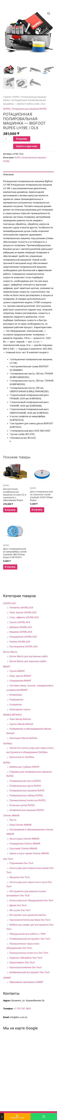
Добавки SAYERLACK (21, 627)
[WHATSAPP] (44, 1116)
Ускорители (16, 704)
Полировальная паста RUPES (25, 781)
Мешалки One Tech (20, 877)
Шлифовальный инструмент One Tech (30, 972)
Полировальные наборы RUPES (26, 795)
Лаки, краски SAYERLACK (23, 612)
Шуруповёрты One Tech (22, 962)
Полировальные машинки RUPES (29, 109)
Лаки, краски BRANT (20, 676)
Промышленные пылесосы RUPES (28, 800)
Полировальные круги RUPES (25, 786)
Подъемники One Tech (21, 863)
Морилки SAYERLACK (21, 632)
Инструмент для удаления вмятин (28, 915)
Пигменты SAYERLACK (21, 607)
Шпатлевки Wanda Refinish (23, 738)
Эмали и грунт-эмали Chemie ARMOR (29, 853)
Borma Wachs (10, 652)
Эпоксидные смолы (20, 709)
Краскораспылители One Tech (25, 967)
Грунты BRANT (17, 671)
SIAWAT (7, 977)
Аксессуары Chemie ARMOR (24, 838)
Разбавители (16, 699)
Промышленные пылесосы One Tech (29, 953)
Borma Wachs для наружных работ (28, 661)
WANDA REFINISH (12, 714)
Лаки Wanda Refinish (20, 719)
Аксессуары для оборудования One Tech (31, 900)
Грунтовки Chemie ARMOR (23, 848)
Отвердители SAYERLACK (23, 636)
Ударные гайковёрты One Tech (26, 957)
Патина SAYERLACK (20, 641)
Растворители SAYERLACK (24, 646)
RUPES (16, 97)
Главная (7, 97)
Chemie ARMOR (11, 815)
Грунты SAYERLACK (20, 622)
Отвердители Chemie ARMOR (25, 843)
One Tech (8, 859)
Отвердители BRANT (20, 680)
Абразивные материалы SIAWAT (26, 982)
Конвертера (16, 694)
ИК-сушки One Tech (20, 910)
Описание (8, 174)
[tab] (28, 174)
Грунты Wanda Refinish (21, 724)
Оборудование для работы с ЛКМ (27, 934)
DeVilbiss (7, 743)
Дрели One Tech (18, 905)
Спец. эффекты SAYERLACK (24, 617)
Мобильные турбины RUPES (24, 767)
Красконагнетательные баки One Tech (30, 920)
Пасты (13, 820)
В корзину (21, 139)
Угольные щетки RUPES (22, 805)
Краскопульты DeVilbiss (22, 757)
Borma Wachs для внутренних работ (29, 656)
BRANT (6, 666)
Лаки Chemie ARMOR (21, 825)
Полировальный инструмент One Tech (30, 938)
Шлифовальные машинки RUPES (27, 810)
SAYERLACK (9, 603)
